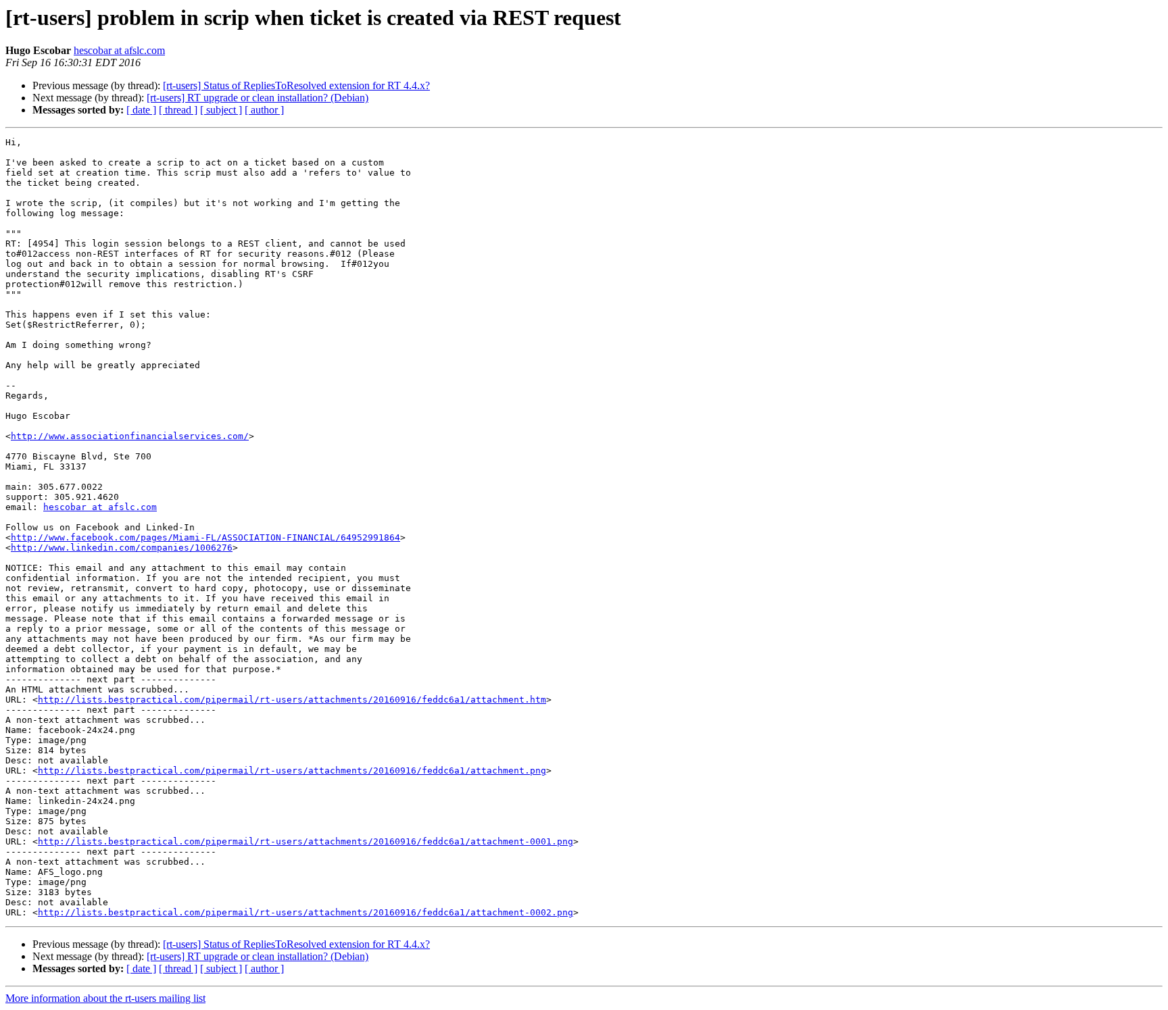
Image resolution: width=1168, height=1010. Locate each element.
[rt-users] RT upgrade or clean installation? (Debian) (257, 97)
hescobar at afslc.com (119, 50)
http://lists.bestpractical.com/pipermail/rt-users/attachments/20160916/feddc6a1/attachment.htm (292, 700)
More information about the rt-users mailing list (105, 998)
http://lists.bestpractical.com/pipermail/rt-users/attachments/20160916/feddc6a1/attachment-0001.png (305, 841)
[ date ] (141, 110)
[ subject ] (221, 110)
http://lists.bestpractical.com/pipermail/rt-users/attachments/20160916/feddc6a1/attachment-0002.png (305, 912)
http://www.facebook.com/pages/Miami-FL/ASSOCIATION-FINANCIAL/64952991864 (205, 537)
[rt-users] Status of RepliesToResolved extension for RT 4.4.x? (296, 85)
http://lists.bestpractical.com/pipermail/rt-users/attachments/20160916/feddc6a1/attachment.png (292, 770)
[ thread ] (178, 110)
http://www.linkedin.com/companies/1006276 (122, 547)
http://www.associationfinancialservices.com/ (130, 436)
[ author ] (264, 110)
